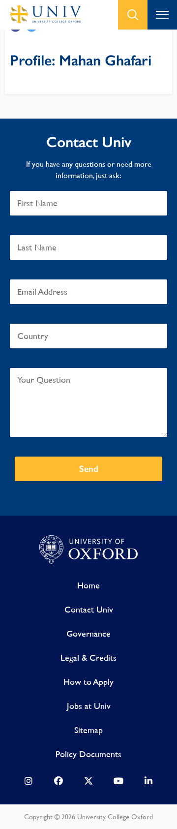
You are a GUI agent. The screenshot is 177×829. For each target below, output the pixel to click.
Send (88, 468)
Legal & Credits (88, 657)
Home (88, 585)
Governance (88, 633)
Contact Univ (88, 609)
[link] (28, 783)
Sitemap (88, 730)
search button (133, 15)
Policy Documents (88, 754)
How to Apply (88, 681)
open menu (162, 15)
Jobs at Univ (89, 706)
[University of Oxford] (88, 550)
